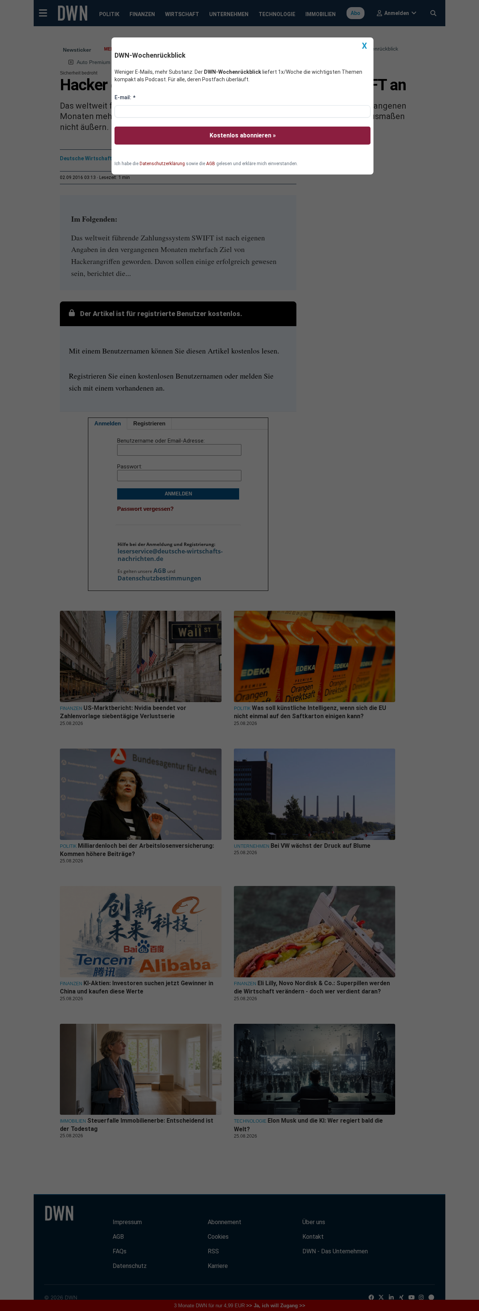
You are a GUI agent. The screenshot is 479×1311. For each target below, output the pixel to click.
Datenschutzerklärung (162, 163)
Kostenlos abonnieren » (243, 135)
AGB (210, 163)
